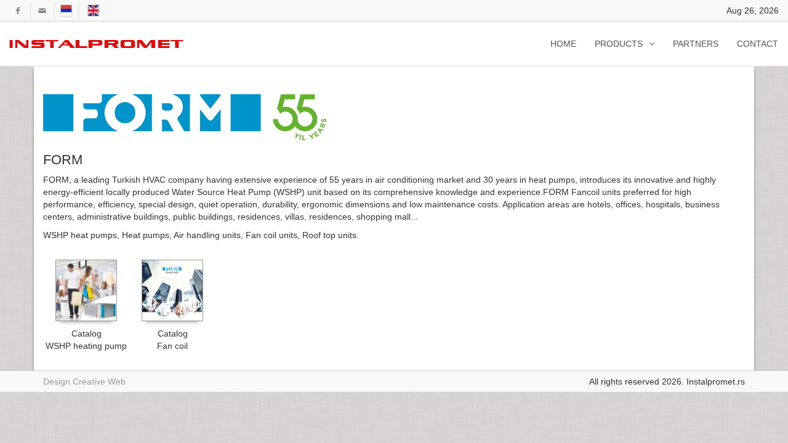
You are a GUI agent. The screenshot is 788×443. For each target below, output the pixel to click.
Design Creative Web (84, 381)
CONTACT (757, 44)
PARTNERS (695, 44)
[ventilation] (98, 44)
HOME (563, 44)
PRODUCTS (619, 44)
